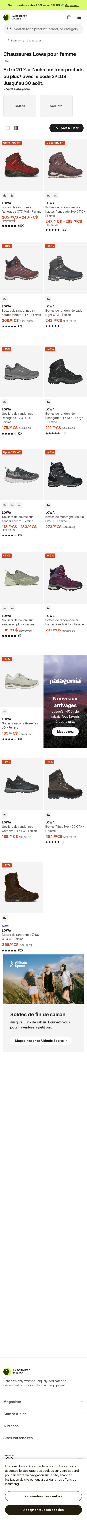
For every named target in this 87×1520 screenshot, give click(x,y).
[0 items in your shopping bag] (69, 17)
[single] (7, 128)
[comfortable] (16, 128)
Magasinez (72, 5)
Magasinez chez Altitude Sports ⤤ (41, 1040)
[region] (43, 1489)
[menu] (79, 17)
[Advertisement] (43, 1129)
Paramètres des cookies (43, 1496)
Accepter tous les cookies (43, 1510)
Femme (16, 40)
